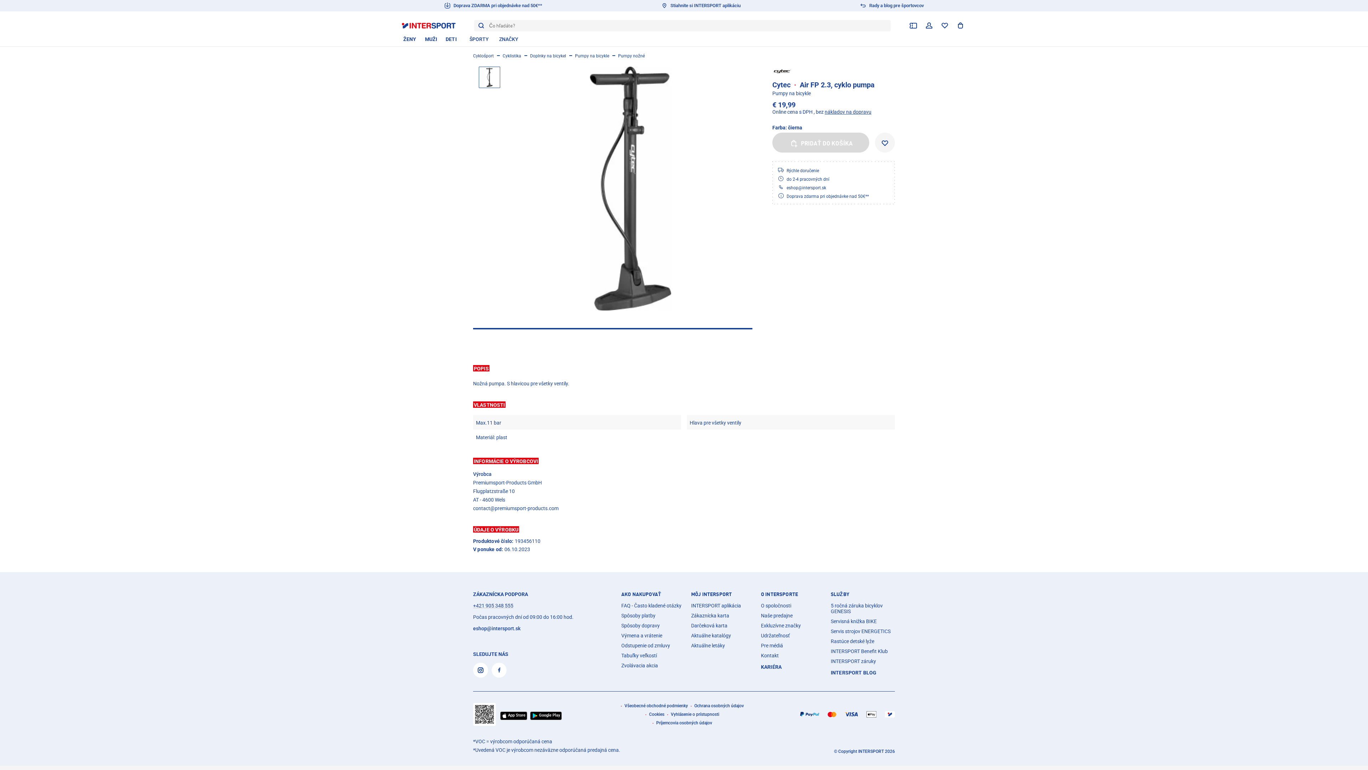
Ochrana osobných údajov (719, 705)
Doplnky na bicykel (548, 55)
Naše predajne (777, 615)
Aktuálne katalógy (711, 635)
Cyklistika (512, 55)
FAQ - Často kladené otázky (651, 606)
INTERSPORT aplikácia (716, 606)
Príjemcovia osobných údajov (684, 722)
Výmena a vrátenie (641, 635)
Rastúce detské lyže (852, 641)
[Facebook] (499, 670)
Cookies (656, 714)
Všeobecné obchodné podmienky (656, 705)
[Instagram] (480, 670)
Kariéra (771, 667)
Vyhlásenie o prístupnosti (695, 714)
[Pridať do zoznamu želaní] (885, 143)
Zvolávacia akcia (639, 665)
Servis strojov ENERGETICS (861, 631)
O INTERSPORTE (779, 594)
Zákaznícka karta (710, 615)
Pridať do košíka (827, 143)
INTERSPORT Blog (853, 673)
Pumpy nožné (631, 55)
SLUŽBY (840, 594)
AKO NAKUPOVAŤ (641, 594)
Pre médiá (772, 645)
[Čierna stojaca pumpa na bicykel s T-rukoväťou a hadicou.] (630, 188)
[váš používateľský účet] (929, 25)
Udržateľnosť (775, 635)
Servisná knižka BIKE (854, 621)
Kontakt (770, 655)
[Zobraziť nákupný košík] (960, 25)
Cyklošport (483, 55)
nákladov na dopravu (848, 112)
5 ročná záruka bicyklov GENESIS (857, 608)
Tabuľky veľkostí (639, 655)
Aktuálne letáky (708, 645)
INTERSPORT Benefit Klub (859, 651)
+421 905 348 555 (493, 606)
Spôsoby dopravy (640, 625)
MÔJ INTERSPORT (711, 594)
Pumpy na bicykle (592, 55)
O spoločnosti (776, 606)
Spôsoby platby (638, 615)
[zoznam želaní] (944, 25)
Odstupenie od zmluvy (645, 645)
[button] (684, 368)
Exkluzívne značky (781, 625)
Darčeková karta (709, 625)
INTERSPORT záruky (853, 661)
